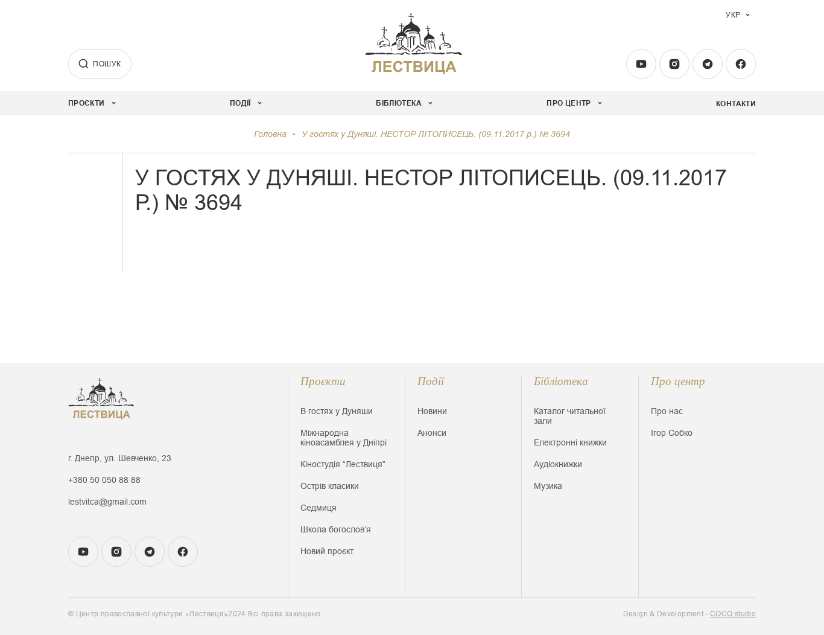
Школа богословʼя (335, 529)
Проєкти (323, 381)
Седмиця (318, 507)
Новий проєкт (326, 551)
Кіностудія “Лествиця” (342, 464)
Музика (548, 486)
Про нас (667, 411)
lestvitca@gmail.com (107, 501)
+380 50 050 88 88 (104, 480)
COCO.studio (733, 614)
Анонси (431, 433)
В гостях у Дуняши (336, 411)
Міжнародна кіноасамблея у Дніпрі (343, 437)
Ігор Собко (671, 433)
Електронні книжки (570, 442)
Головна (270, 134)
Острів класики (329, 486)
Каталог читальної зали (570, 416)
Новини (432, 411)
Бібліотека (561, 381)
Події (430, 381)
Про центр (678, 381)
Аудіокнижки (558, 464)
